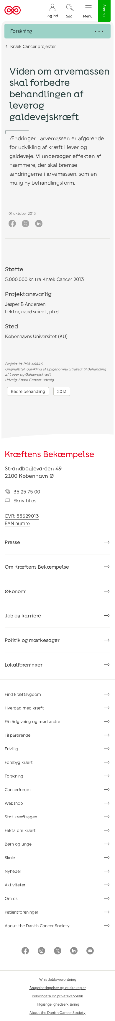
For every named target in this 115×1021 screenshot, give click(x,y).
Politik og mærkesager (32, 640)
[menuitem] (51, 10)
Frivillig (11, 748)
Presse (12, 542)
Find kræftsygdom (23, 694)
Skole (10, 857)
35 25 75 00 (27, 491)
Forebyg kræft (19, 762)
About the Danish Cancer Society (37, 925)
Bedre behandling (28, 391)
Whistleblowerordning (57, 979)
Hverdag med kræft (24, 707)
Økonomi (16, 591)
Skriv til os (25, 500)
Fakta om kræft (20, 830)
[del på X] (25, 224)
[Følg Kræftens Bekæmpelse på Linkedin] (74, 951)
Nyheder (13, 871)
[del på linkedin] (38, 224)
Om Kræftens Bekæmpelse (37, 567)
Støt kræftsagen (21, 816)
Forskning (14, 775)
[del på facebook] (12, 224)
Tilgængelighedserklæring (57, 1004)
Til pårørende (17, 735)
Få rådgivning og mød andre (32, 721)
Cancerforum (18, 789)
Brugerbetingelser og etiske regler (57, 987)
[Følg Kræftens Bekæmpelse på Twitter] (57, 951)
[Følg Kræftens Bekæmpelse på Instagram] (41, 951)
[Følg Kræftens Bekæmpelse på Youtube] (90, 951)
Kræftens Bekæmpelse (49, 454)
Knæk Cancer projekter (33, 46)
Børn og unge (18, 843)
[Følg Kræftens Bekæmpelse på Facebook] (25, 951)
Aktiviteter (15, 884)
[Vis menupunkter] (57, 31)
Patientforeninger (21, 911)
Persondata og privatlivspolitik (57, 996)
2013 (61, 391)
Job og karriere (23, 615)
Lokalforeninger (23, 664)
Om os (11, 898)
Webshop (14, 803)
